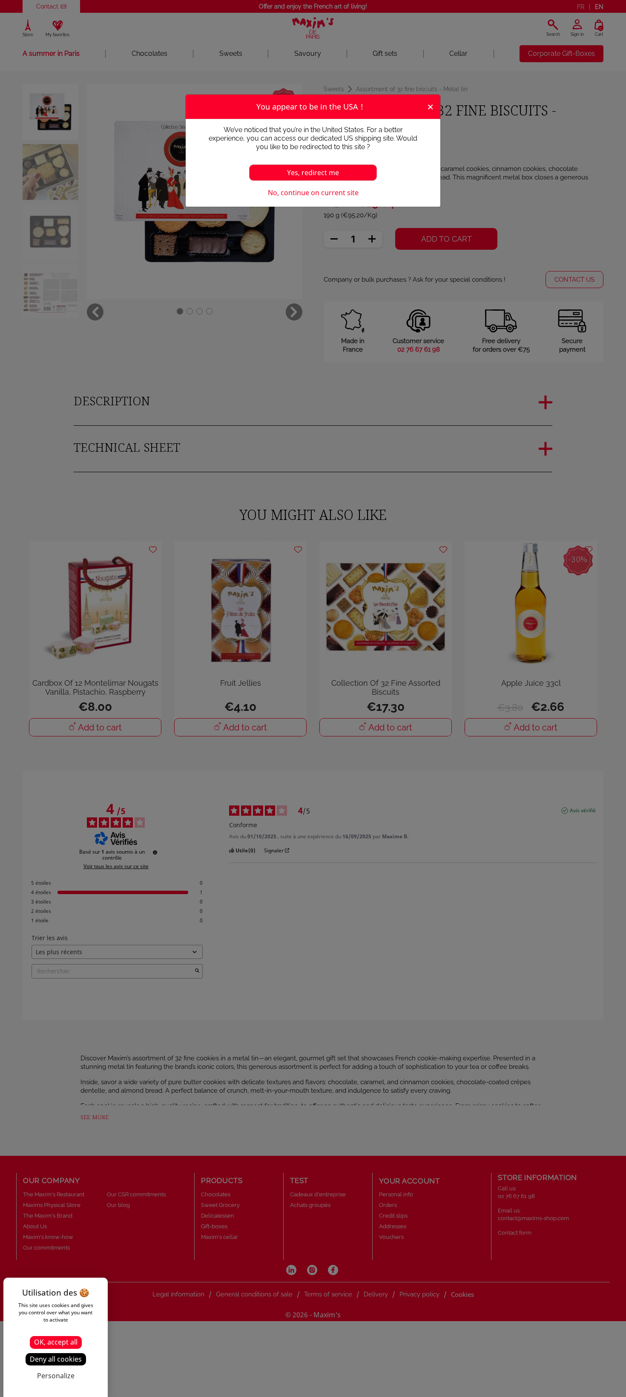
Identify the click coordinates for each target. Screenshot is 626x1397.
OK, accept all (56, 1342)
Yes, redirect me (313, 172)
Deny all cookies (56, 1359)
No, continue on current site (313, 192)
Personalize (56, 1375)
